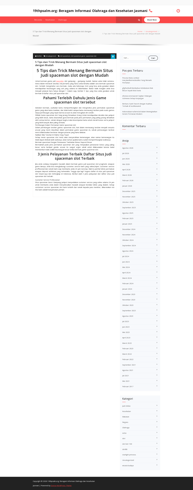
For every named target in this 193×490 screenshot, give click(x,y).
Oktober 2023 (127, 305)
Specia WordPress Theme (61, 485)
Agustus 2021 (127, 370)
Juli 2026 (125, 153)
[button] (139, 20)
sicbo (124, 433)
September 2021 (129, 365)
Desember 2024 (128, 229)
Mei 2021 (126, 381)
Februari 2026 (127, 180)
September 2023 (129, 310)
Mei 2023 (126, 332)
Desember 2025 (128, 191)
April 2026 (126, 169)
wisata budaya (128, 465)
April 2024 (126, 272)
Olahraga (62, 19)
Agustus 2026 (127, 148)
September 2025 (129, 207)
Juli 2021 (125, 375)
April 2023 (126, 337)
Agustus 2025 (127, 213)
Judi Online (126, 406)
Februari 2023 (127, 348)
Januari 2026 (127, 186)
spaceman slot (91, 56)
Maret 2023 (127, 343)
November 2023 (128, 300)
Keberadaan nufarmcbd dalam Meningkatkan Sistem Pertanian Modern (139, 112)
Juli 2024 (125, 256)
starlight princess (129, 454)
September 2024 (129, 245)
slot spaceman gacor (78, 56)
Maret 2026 (127, 175)
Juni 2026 (126, 159)
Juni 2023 (126, 327)
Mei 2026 (126, 164)
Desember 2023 (128, 294)
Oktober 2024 (127, 240)
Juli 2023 (125, 321)
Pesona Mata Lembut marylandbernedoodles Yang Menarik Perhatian (137, 80)
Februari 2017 (127, 386)
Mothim (39, 56)
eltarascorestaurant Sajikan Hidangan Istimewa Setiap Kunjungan (137, 97)
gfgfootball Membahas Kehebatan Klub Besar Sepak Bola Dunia (137, 89)
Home (139, 31)
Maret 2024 (127, 278)
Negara (125, 422)
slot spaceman (65, 56)
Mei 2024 (126, 267)
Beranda (38, 19)
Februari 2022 (127, 359)
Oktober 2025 (127, 202)
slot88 (124, 449)
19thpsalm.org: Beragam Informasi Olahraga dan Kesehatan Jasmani (90, 11)
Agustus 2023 (127, 316)
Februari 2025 (127, 218)
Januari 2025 (127, 224)
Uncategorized (151, 31)
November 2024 (128, 234)
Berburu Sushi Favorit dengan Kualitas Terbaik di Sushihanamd (137, 105)
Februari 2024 (127, 283)
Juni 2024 (126, 262)
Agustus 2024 (127, 251)
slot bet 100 (127, 444)
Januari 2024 (127, 289)
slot (123, 438)
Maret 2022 (127, 354)
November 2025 (128, 197)
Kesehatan (50, 19)
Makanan (125, 417)
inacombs (60, 81)
